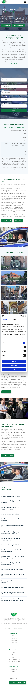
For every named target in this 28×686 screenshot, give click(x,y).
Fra (2, 77)
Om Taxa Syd (14, 669)
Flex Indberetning (14, 678)
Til (2, 83)
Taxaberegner (18, 25)
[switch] (24, 347)
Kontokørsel (14, 638)
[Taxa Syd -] (4, 2)
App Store (18, 220)
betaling (5, 446)
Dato (2, 90)
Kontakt (14, 671)
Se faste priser (8, 455)
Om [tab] (23, 319)
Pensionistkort (14, 640)
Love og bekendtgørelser (14, 659)
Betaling (14, 654)
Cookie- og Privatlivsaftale (14, 661)
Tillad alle (14, 361)
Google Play (7, 220)
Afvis (14, 369)
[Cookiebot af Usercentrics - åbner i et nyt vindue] (20, 316)
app (24, 186)
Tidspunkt (4, 96)
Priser (14, 652)
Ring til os (6, 25)
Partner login (14, 676)
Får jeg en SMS (13, 657)
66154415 (9, 12)
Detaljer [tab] (14, 319)
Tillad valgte (14, 365)
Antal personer (5, 103)
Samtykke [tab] (5, 319)
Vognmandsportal (14, 673)
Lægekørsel (14, 642)
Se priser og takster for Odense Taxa (14, 127)
